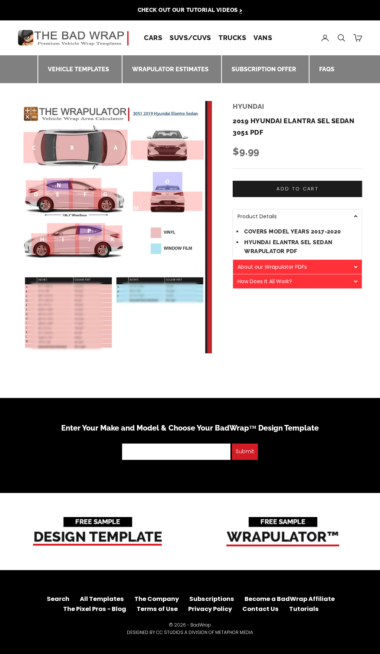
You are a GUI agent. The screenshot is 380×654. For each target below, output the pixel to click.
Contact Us (260, 609)
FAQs (326, 69)
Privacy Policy (210, 609)
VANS (262, 38)
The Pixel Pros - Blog (94, 609)
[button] (297, 216)
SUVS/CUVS (190, 38)
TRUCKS (232, 38)
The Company (156, 599)
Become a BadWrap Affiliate (290, 599)
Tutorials (304, 609)
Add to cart (297, 188)
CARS (153, 38)
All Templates (102, 599)
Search (58, 599)
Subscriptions (211, 599)
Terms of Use (157, 609)
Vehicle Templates (78, 69)
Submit (245, 451)
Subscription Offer (264, 69)
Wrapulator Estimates (170, 69)
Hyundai (248, 106)
